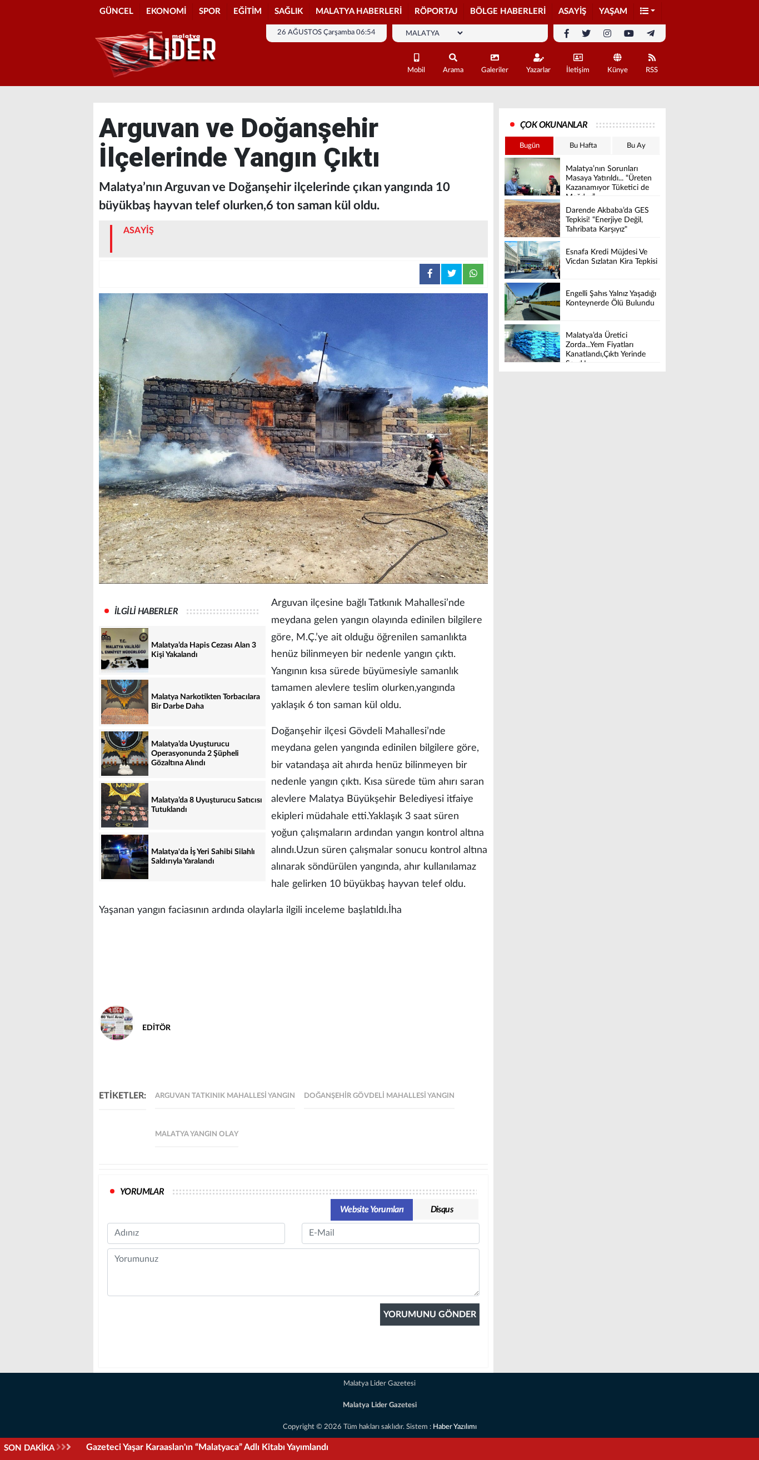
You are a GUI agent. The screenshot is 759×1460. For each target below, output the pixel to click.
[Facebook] (567, 33)
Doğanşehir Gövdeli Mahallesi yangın (379, 1096)
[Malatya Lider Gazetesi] (157, 54)
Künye (617, 70)
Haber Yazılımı (455, 1427)
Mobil (416, 70)
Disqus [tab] (442, 1209)
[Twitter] (586, 33)
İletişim (578, 70)
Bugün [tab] (530, 145)
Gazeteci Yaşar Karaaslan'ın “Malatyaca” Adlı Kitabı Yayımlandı (207, 1447)
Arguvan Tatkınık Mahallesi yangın (225, 1096)
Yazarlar (538, 70)
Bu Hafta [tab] (583, 145)
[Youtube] (629, 33)
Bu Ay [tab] (636, 145)
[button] (648, 12)
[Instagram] (607, 33)
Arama (453, 70)
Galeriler (494, 70)
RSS (652, 70)
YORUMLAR (142, 1191)
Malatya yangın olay (196, 1134)
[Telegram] (650, 33)
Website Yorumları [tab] (372, 1209)
